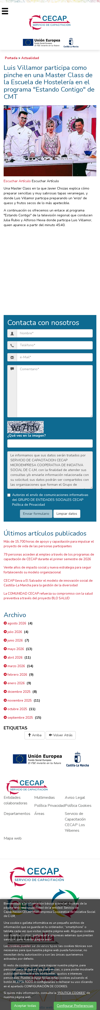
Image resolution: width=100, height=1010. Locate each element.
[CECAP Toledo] (50, 22)
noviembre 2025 (19, 700)
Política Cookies (78, 805)
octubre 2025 (17, 709)
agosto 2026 (16, 623)
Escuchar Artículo (17, 181)
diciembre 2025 (19, 692)
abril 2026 (15, 657)
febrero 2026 (17, 675)
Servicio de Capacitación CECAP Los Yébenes (75, 822)
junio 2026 (15, 640)
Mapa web (13, 838)
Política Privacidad (49, 805)
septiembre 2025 (20, 717)
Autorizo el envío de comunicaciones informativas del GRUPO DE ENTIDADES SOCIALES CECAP (50, 500)
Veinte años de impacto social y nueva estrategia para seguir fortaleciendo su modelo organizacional (47, 569)
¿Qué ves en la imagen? (26, 435)
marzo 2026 (16, 666)
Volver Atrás (62, 735)
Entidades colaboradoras (15, 800)
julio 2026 (14, 632)
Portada (11, 58)
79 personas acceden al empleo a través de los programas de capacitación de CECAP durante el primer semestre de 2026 (49, 556)
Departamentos (17, 813)
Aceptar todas (25, 1005)
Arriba (36, 735)
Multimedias (44, 797)
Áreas (39, 813)
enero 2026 (16, 683)
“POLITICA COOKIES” (71, 993)
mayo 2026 (15, 649)
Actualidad (30, 58)
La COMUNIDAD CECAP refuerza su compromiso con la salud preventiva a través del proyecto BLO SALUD (48, 595)
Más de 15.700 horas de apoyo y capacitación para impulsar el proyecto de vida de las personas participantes (49, 543)
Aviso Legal (75, 797)
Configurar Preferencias (75, 1005)
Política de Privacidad (28, 504)
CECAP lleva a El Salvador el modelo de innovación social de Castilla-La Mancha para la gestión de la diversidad (48, 583)
